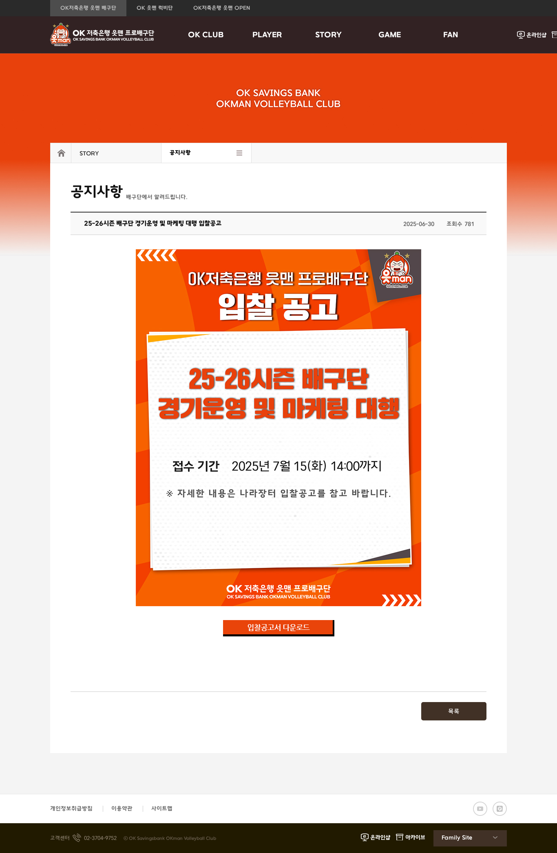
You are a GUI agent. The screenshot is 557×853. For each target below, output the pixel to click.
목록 (454, 711)
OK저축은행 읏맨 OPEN (221, 8)
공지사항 (180, 153)
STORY (328, 35)
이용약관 (122, 809)
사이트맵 (161, 809)
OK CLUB (206, 35)
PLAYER (267, 35)
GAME (389, 35)
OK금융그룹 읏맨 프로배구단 (102, 35)
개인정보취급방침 (71, 809)
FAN (450, 35)
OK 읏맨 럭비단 (155, 8)
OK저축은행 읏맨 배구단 (88, 8)
